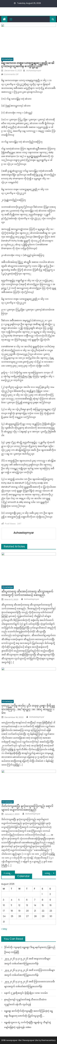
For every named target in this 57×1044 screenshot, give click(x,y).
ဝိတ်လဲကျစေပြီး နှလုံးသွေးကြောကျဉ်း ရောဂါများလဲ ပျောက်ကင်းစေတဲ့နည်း (27, 807)
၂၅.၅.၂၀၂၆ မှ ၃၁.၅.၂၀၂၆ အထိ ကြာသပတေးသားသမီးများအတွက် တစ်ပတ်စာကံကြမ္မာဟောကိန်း (29, 984)
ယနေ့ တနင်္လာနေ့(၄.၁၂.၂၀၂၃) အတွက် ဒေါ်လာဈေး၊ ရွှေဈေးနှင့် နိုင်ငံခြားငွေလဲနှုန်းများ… (10, 873)
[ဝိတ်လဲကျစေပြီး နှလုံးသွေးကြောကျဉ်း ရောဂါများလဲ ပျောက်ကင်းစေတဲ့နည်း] (29, 784)
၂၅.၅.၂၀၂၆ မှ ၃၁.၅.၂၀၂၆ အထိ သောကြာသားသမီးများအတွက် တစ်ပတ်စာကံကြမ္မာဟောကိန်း (29, 972)
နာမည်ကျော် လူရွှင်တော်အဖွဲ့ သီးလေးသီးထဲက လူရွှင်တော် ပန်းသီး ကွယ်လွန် (25, 1002)
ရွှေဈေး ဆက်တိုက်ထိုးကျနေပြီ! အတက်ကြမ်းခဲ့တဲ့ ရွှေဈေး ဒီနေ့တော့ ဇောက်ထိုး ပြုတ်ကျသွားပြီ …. (28, 1013)
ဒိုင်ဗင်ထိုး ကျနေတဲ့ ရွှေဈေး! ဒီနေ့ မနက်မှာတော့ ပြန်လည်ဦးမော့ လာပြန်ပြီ (29, 950)
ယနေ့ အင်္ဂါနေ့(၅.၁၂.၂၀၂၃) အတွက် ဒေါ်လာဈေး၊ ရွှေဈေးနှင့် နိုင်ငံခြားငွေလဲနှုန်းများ (50, 873)
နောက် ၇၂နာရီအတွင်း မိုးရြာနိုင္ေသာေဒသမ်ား (26, 992)
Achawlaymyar (33, 70)
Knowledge (7, 59)
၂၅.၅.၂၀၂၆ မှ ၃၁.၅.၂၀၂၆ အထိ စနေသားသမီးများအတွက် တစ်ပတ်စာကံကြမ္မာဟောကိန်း (27, 961)
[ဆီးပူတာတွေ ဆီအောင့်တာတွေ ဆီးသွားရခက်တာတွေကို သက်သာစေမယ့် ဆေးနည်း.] (29, 568)
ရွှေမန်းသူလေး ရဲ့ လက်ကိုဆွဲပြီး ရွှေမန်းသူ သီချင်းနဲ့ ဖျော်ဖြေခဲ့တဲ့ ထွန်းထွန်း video (27, 1025)
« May (4, 928)
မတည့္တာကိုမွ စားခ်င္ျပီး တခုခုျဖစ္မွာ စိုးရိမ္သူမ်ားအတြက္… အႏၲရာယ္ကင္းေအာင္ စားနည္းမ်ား (28, 709)
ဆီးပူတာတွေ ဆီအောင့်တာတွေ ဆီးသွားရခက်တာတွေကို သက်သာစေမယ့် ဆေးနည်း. (27, 593)
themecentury (48, 1040)
